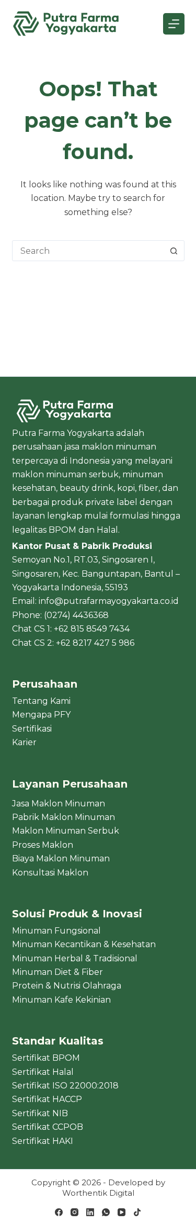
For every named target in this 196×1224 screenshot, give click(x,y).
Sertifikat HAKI (42, 1141)
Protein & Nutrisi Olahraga (66, 986)
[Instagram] (74, 1212)
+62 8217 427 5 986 (95, 643)
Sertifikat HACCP (47, 1099)
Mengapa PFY (41, 715)
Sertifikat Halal (43, 1072)
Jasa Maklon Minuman (58, 803)
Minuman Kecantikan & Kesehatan (84, 944)
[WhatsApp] (106, 1212)
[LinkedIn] (90, 1212)
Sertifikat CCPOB (47, 1127)
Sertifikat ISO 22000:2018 (65, 1086)
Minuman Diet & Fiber (57, 972)
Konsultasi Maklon (50, 873)
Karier (24, 742)
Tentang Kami (41, 701)
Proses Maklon (42, 845)
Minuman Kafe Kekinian (61, 1000)
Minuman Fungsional (56, 931)
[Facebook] (59, 1212)
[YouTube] (121, 1212)
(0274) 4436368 (76, 615)
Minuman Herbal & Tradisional (74, 958)
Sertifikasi (32, 729)
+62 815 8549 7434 (92, 629)
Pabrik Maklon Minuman (63, 817)
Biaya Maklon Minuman (61, 858)
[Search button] (174, 251)
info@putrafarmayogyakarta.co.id (109, 601)
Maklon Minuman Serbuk (65, 831)
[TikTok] (137, 1212)
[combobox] (88, 250)
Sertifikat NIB (40, 1113)
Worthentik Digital (98, 1193)
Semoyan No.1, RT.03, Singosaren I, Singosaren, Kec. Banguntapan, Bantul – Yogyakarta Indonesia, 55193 (96, 573)
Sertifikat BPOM (46, 1058)
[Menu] (174, 24)
